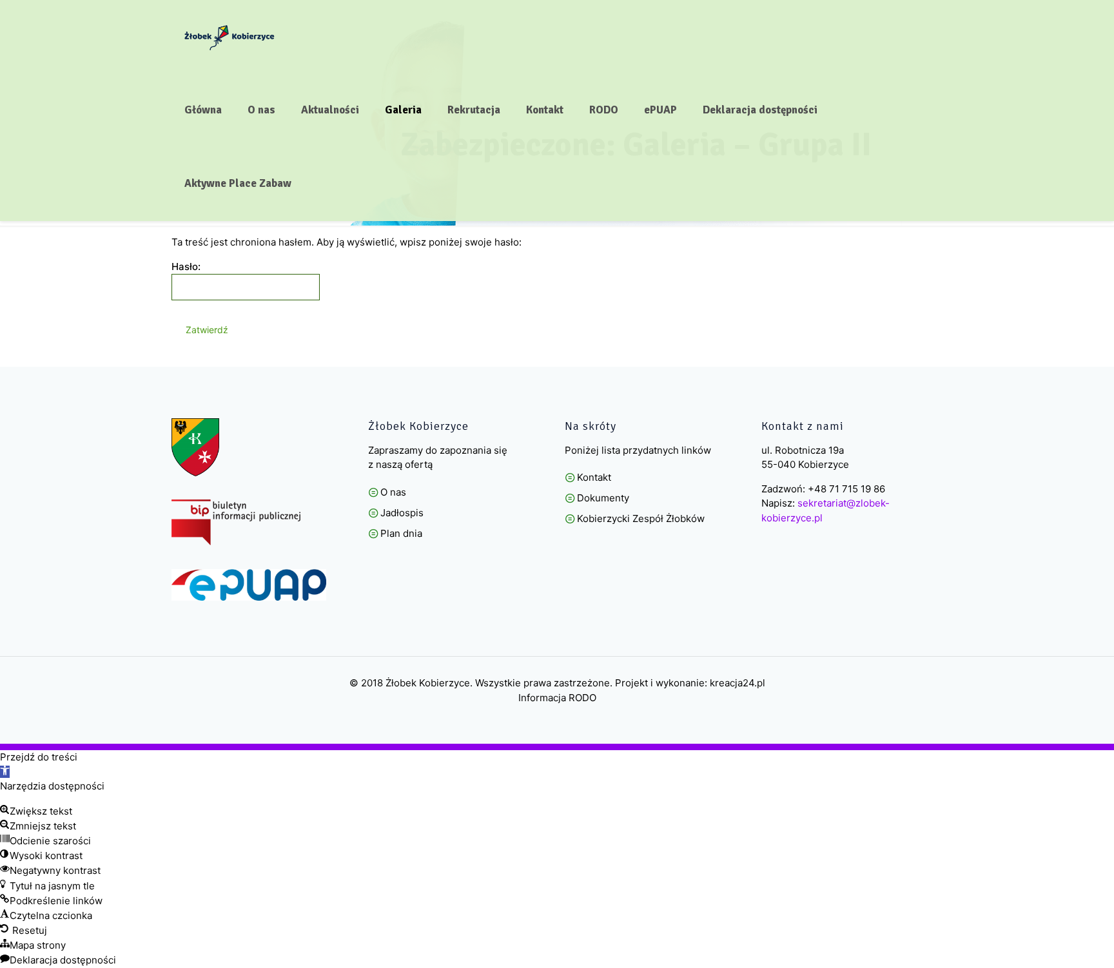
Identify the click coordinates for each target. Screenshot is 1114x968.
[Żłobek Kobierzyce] (229, 36)
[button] (5, 772)
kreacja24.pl (737, 683)
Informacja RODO (557, 698)
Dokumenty (603, 498)
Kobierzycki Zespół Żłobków (641, 518)
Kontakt (594, 477)
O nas (393, 492)
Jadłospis (402, 513)
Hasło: (185, 266)
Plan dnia (401, 533)
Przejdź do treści (38, 757)
